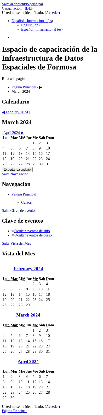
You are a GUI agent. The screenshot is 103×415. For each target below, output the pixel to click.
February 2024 (28, 268)
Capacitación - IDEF (17, 8)
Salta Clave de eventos (19, 210)
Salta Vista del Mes (16, 243)
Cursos (26, 202)
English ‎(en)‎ (30, 25)
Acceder (52, 13)
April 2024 (28, 361)
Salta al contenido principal (22, 4)
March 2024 (20, 91)
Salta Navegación (15, 174)
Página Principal (23, 194)
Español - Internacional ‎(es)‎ (32, 21)
